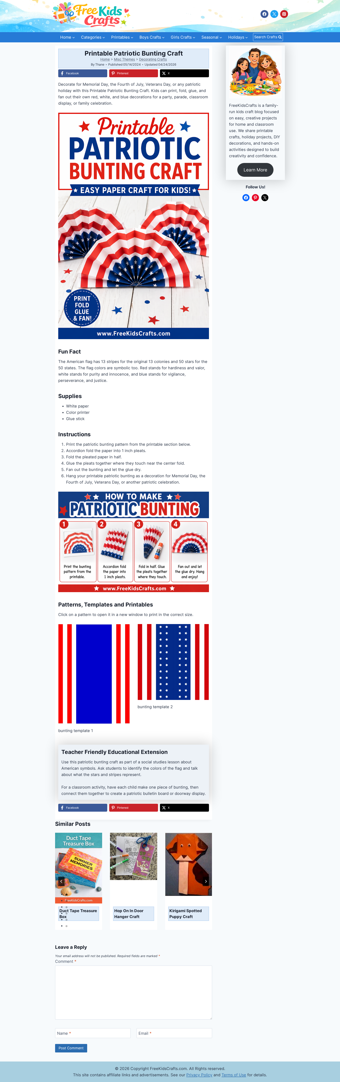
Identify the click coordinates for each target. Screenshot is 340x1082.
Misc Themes (124, 59)
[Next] (206, 881)
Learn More (255, 169)
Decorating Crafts (153, 59)
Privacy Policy (199, 1075)
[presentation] (78, 868)
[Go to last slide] (61, 881)
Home (105, 59)
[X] (274, 14)
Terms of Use (234, 1075)
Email (145, 1033)
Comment (65, 961)
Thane (99, 64)
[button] (203, 118)
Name (64, 1033)
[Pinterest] (284, 14)
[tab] (66, 895)
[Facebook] (264, 14)
